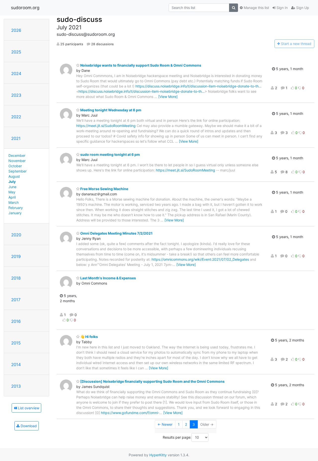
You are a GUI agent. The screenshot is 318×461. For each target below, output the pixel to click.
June (12, 187)
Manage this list (256, 7)
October (15, 166)
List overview (28, 408)
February (15, 208)
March (13, 202)
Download (28, 426)
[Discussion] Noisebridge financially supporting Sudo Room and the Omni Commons (152, 381)
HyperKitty (158, 455)
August (14, 176)
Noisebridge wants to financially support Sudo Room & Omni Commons (140, 65)
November (17, 161)
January (15, 213)
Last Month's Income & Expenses (108, 278)
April (12, 197)
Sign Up (302, 7)
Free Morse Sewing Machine (104, 189)
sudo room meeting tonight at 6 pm (110, 154)
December (16, 155)
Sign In (282, 7)
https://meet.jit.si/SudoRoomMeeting (106, 126)
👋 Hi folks (89, 337)
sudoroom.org (25, 7)
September (17, 171)
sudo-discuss (79, 19)
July (12, 181)
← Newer (165, 424)
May (11, 192)
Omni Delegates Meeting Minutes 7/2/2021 (116, 233)
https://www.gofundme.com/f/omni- (130, 413)
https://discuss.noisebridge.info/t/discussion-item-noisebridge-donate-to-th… (198, 86)
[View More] (168, 96)
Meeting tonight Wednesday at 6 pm (110, 110)
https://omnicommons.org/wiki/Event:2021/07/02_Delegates (200, 259)
